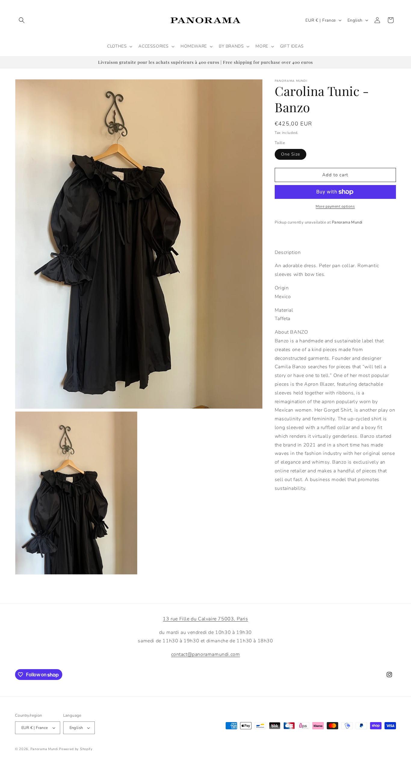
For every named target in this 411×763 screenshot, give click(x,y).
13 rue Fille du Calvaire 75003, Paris (205, 619)
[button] (21, 20)
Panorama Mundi (44, 749)
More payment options (335, 206)
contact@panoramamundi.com (205, 654)
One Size (290, 154)
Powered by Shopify (76, 749)
